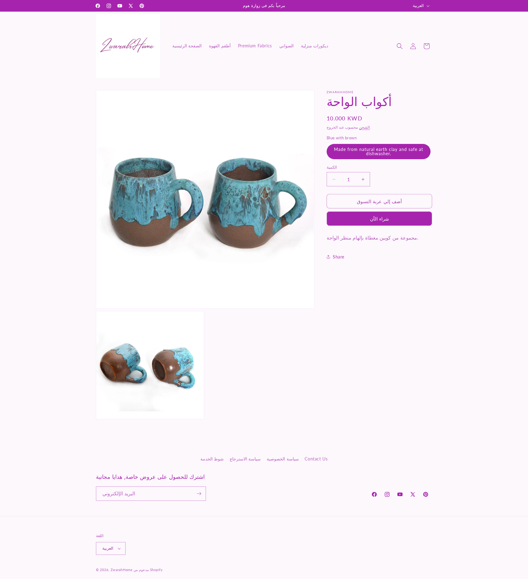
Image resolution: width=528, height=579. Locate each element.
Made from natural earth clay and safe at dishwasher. (378, 151)
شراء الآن (379, 219)
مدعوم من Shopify (148, 570)
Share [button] (338, 256)
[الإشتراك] (199, 493)
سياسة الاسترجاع (245, 458)
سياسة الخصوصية (283, 458)
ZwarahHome (122, 570)
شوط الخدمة (212, 458)
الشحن (364, 127)
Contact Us (316, 458)
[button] (399, 46)
